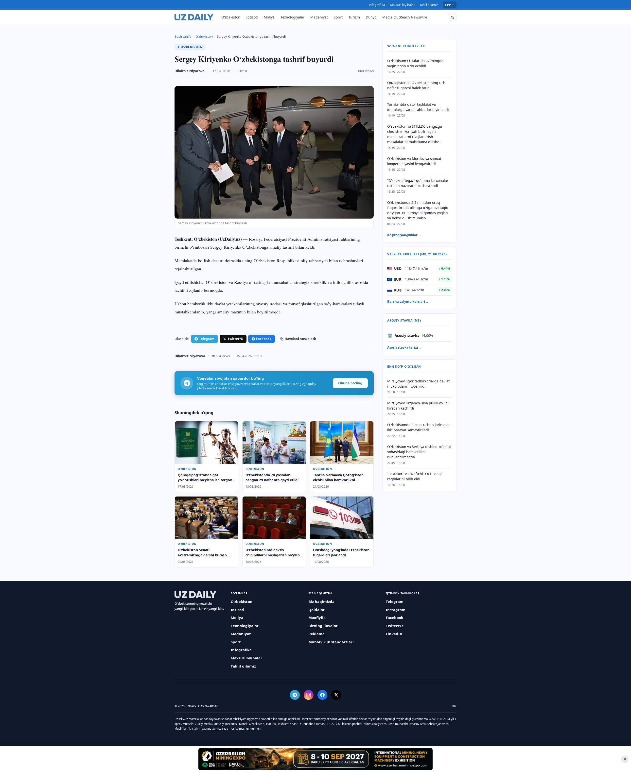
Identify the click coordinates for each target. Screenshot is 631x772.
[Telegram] (295, 695)
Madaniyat (319, 17)
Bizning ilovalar (323, 625)
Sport (338, 17)
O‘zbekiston (230, 17)
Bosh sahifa (183, 36)
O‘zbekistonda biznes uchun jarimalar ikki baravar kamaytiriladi (418, 427)
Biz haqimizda (321, 601)
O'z (448, 4)
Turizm (354, 17)
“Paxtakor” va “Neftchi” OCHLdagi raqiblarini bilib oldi (414, 476)
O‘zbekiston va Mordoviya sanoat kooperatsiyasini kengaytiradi (414, 161)
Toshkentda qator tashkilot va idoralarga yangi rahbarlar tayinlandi (418, 107)
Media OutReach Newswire (404, 17)
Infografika (377, 4)
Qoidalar (316, 609)
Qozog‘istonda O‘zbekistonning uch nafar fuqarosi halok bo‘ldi (416, 85)
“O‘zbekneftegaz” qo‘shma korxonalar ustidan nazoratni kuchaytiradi (417, 183)
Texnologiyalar (292, 17)
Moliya (269, 17)
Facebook (263, 339)
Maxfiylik (317, 617)
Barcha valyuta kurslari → (408, 301)
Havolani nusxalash (300, 339)
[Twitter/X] (336, 695)
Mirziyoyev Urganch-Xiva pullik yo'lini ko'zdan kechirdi (418, 406)
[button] (452, 17)
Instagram (395, 609)
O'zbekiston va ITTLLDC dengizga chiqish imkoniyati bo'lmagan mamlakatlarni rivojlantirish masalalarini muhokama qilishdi (414, 134)
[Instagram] (309, 695)
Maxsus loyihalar (402, 4)
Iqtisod (252, 17)
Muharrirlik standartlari (331, 641)
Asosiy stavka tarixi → (404, 347)
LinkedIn (394, 633)
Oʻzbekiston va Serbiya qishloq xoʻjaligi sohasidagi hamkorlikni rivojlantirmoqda (419, 451)
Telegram (206, 339)
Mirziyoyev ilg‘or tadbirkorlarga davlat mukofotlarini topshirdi (418, 384)
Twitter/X (235, 339)
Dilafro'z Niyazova (190, 71)
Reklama (316, 633)
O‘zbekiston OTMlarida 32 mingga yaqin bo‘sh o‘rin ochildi (415, 63)
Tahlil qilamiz (429, 4)
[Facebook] (322, 695)
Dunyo (371, 17)
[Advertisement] (315, 759)
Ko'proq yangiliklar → (404, 235)
